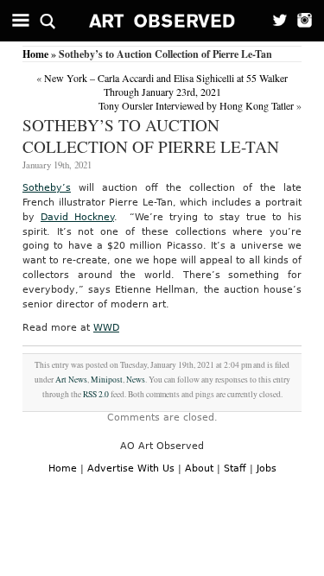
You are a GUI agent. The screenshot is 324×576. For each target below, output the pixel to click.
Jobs (266, 468)
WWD (106, 327)
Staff (235, 468)
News (135, 379)
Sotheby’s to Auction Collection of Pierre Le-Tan (150, 135)
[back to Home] (162, 20)
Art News (71, 379)
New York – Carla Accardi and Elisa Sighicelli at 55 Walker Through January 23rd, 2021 (166, 84)
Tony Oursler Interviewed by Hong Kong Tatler (196, 105)
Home (35, 54)
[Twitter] (274, 20)
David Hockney (77, 217)
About (199, 468)
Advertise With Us (131, 468)
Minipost (107, 379)
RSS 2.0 (96, 394)
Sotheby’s (46, 187)
